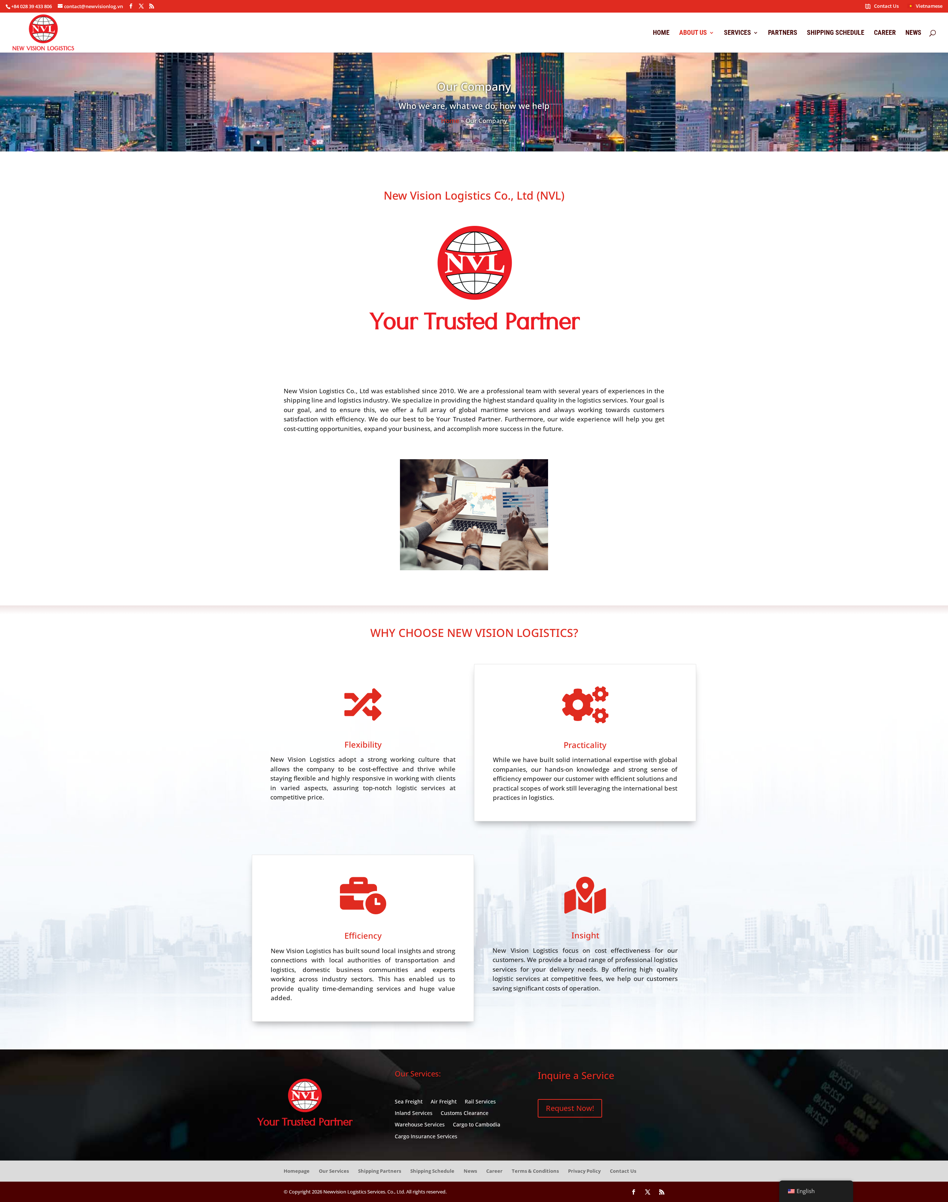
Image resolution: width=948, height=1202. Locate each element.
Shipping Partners (379, 1171)
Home (661, 33)
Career (885, 33)
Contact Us (886, 6)
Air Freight (444, 1102)
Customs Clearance (464, 1113)
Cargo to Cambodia (476, 1125)
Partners (782, 33)
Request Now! (570, 1108)
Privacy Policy (584, 1171)
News (913, 33)
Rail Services (480, 1102)
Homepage (297, 1171)
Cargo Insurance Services (426, 1136)
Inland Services (414, 1113)
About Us (693, 33)
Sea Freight (409, 1102)
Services (737, 33)
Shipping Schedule (835, 33)
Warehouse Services (420, 1125)
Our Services (334, 1171)
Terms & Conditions (535, 1171)
